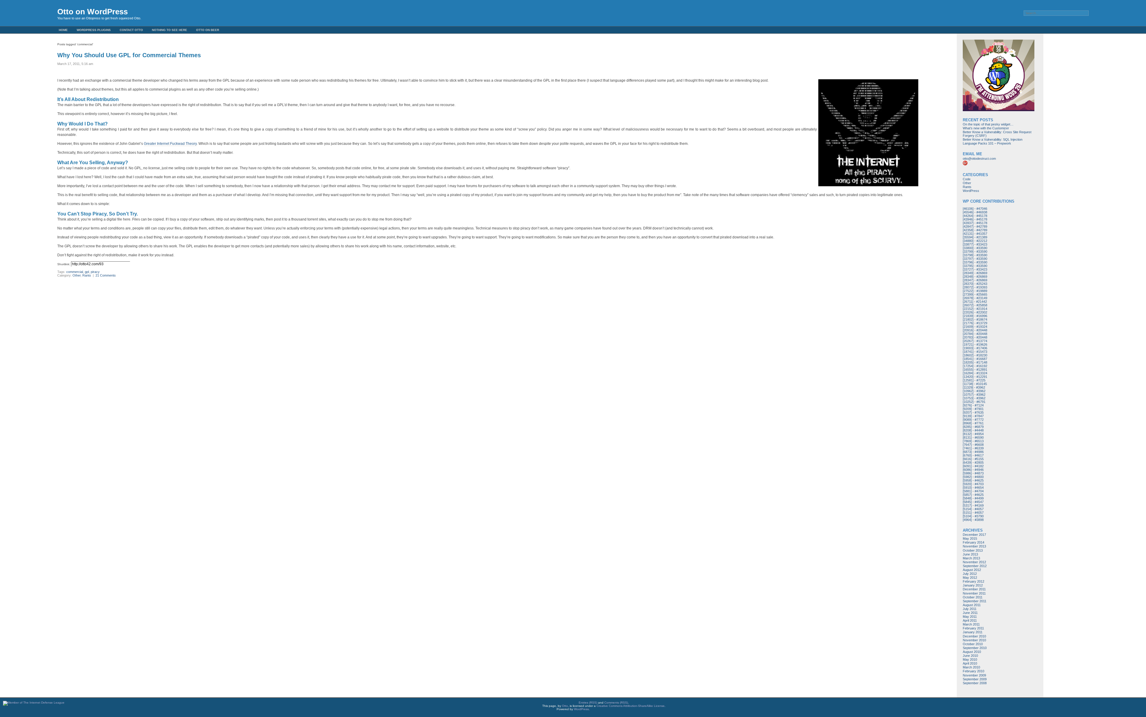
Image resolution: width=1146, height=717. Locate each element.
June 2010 (970, 655)
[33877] (968, 244)
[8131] (967, 437)
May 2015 (970, 538)
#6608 (979, 444)
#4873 (979, 473)
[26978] (968, 298)
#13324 (981, 373)
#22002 (981, 312)
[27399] (968, 294)
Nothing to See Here (169, 30)
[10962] (968, 391)
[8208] (967, 430)
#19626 (981, 344)
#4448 (979, 430)
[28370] (968, 283)
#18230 (981, 355)
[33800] (968, 248)
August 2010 (972, 652)
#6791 (980, 401)
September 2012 (975, 566)
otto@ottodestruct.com (979, 158)
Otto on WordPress (92, 11)
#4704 (979, 491)
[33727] (968, 269)
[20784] (968, 334)
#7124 (979, 405)
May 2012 (970, 577)
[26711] (968, 301)
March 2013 (971, 558)
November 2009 (974, 675)
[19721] (968, 344)
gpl (87, 272)
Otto (565, 705)
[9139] (967, 416)
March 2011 (971, 624)
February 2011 (973, 628)
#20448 (981, 330)
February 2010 (973, 671)
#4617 (979, 455)
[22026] (968, 312)
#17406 (981, 348)
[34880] (968, 241)
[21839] (968, 316)
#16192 (981, 366)
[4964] (967, 520)
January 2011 (972, 632)
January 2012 (973, 585)
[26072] (968, 305)
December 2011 (974, 589)
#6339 (979, 448)
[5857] (967, 494)
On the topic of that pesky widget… (988, 124)
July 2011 (969, 609)
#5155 (979, 459)
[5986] (967, 473)
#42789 (981, 226)
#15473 (981, 351)
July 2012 (970, 573)
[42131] (968, 233)
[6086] (967, 469)
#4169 (979, 505)
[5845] (967, 502)
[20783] (968, 337)
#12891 (981, 369)
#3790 (979, 516)
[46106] (968, 208)
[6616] (967, 459)
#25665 (981, 294)
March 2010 (971, 667)
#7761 (979, 423)
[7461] (967, 448)
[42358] (968, 230)
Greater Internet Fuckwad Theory (170, 144)
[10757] (968, 394)
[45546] (968, 212)
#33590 (981, 248)
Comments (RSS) (616, 702)
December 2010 (974, 636)
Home (63, 30)
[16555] (968, 369)
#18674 (981, 319)
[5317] (967, 505)
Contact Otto (131, 30)
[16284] (968, 373)
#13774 (981, 341)
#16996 (981, 316)
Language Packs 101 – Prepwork (987, 143)
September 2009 (975, 679)
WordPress (971, 191)
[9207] (967, 412)
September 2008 (975, 683)
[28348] (968, 276)
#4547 (979, 502)
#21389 (981, 237)
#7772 (979, 419)
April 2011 (970, 620)
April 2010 (970, 663)
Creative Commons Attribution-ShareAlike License (631, 705)
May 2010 (970, 659)
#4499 (979, 498)
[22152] (968, 309)
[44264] (968, 216)
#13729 (981, 323)
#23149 (981, 298)
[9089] (967, 419)
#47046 (981, 208)
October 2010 (973, 644)
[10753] (968, 398)
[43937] (968, 223)
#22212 (981, 241)
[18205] (968, 362)
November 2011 (974, 593)
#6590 (979, 437)
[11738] (968, 384)
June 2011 (970, 612)
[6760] (967, 455)
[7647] (967, 444)
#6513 (979, 441)
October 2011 (972, 597)
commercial (74, 272)
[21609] (968, 326)
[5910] (967, 487)
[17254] (968, 366)
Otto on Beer (207, 30)
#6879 (979, 427)
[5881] (967, 491)
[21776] (968, 323)
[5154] (967, 509)
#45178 (981, 216)
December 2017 (974, 534)
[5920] (967, 484)
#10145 (981, 384)
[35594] (968, 237)
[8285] (967, 427)
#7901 (979, 409)
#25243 (981, 283)
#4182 (979, 466)
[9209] (967, 409)
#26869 (981, 273)
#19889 (981, 291)
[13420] (968, 376)
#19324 (981, 326)
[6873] (967, 452)
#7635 (979, 412)
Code (967, 179)
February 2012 (973, 581)
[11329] (968, 387)
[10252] (968, 401)
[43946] (968, 219)
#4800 (979, 477)
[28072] (968, 287)
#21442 (981, 301)
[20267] (968, 341)
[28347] (968, 280)
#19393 (981, 287)
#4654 (979, 487)
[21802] (968, 319)
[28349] (968, 273)
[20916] (968, 330)
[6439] (967, 462)
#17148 (981, 362)
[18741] (968, 351)
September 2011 (974, 601)
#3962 (980, 387)
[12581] (968, 380)
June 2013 (970, 554)
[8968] (967, 423)
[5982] (967, 477)
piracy (95, 272)
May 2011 (970, 616)
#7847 (979, 416)
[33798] (968, 255)
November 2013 (974, 546)
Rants (86, 275)
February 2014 (973, 542)
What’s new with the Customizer (986, 128)
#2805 (979, 462)
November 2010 (974, 640)
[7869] (967, 441)
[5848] (967, 498)
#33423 (981, 244)
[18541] (968, 359)
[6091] (967, 466)
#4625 (979, 480)
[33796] (968, 262)
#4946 (979, 469)
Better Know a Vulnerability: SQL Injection (992, 139)
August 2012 (972, 570)
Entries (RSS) (588, 702)
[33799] (968, 251)
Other (77, 275)
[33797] (968, 258)
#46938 (981, 212)
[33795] (968, 266)
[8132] (967, 434)
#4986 (979, 452)
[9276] (967, 405)
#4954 (979, 434)
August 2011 (972, 605)
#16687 (981, 359)
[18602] (968, 355)
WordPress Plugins (94, 30)
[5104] (967, 516)
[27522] (968, 291)
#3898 (979, 520)
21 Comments (106, 275)
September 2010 (975, 648)
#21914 (981, 309)
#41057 (981, 233)
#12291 (981, 376)
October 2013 (973, 550)
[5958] (967, 480)
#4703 (979, 484)
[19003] (968, 348)
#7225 (980, 380)
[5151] (967, 512)
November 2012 (974, 562)
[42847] (968, 226)
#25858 (981, 305)
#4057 (979, 509)
